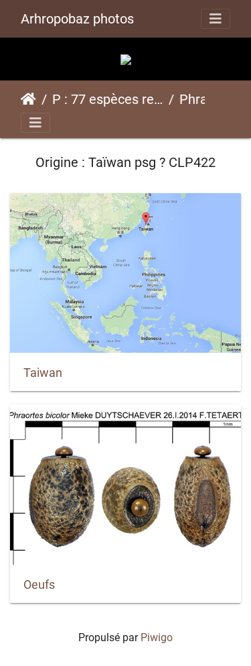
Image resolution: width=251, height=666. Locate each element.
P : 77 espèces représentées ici (107, 99)
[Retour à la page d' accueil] (125, 58)
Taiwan (42, 373)
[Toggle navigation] (215, 19)
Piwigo (157, 637)
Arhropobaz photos (77, 19)
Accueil (28, 99)
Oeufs (39, 585)
